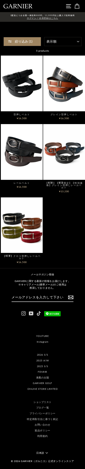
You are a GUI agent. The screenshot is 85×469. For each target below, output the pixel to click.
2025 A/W (42, 360)
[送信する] (70, 297)
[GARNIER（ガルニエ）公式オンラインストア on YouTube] (31, 313)
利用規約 (42, 436)
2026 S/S (42, 354)
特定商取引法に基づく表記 (42, 419)
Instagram (42, 341)
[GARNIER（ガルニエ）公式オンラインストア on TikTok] (39, 313)
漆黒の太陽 (42, 377)
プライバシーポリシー (42, 413)
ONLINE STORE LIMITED (42, 388)
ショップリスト (42, 402)
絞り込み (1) (23, 41)
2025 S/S (42, 366)
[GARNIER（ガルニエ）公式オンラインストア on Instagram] (23, 313)
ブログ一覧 (42, 407)
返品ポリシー (42, 430)
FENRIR (42, 371)
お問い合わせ (42, 424)
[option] (42, 17)
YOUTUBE (42, 335)
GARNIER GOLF (42, 383)
